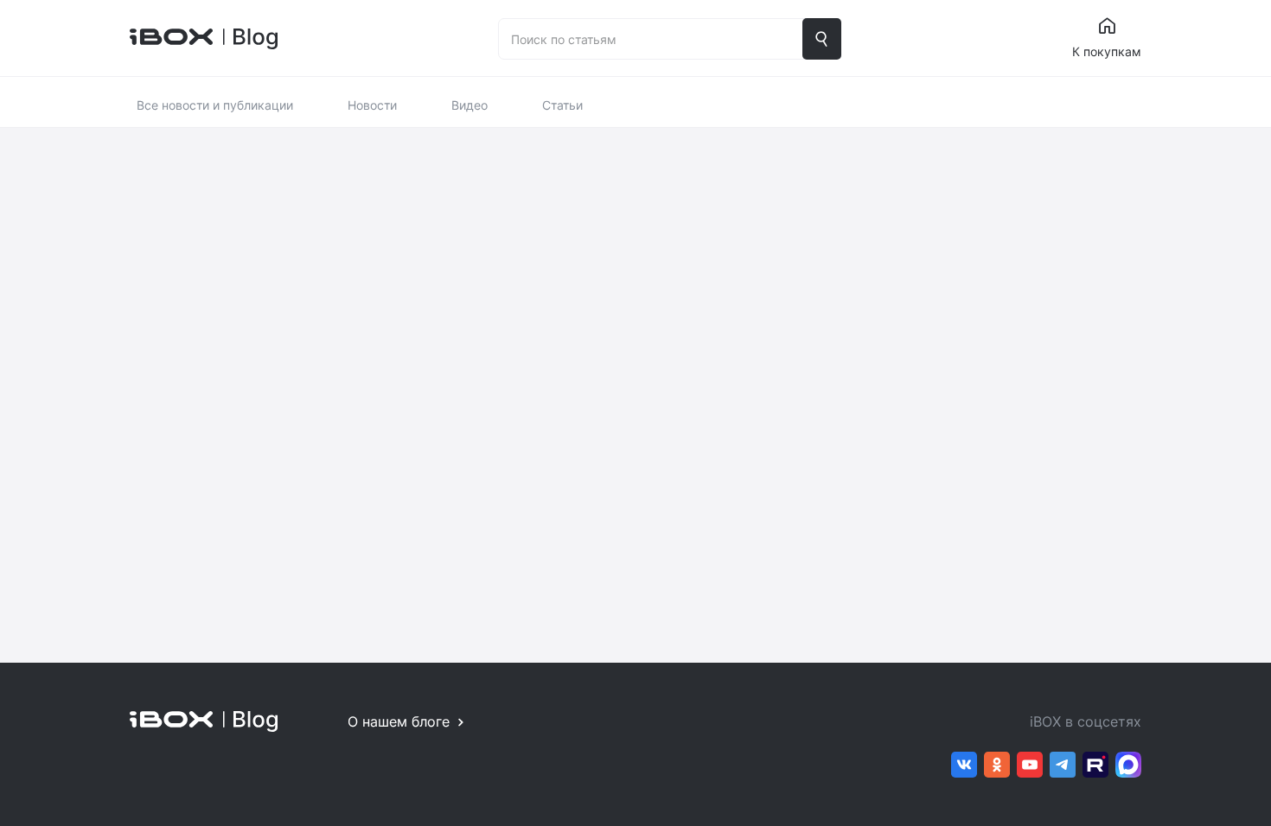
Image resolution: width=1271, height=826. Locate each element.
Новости (372, 105)
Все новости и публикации (215, 105)
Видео (469, 105)
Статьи (562, 105)
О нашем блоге (399, 721)
